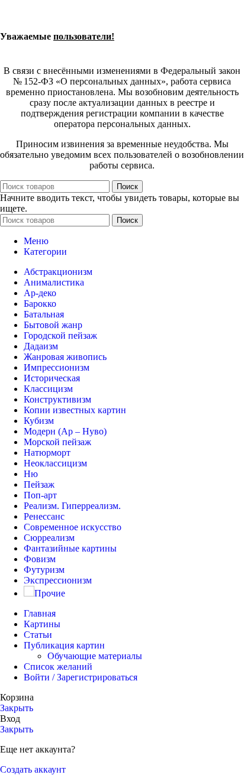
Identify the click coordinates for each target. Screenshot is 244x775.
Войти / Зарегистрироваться (80, 677)
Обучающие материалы (94, 656)
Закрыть (16, 708)
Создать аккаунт (33, 769)
